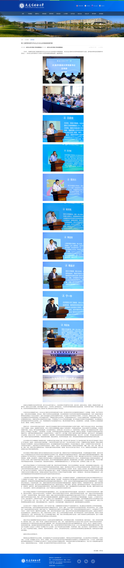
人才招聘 (66, 13)
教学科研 (51, 13)
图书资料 (94, 13)
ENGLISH (81, 5)
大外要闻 (27, 39)
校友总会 (80, 13)
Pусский (95, 5)
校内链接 (101, 13)
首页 (23, 13)
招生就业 (58, 13)
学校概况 (30, 13)
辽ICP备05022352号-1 (66, 557)
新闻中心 (37, 13)
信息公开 (87, 13)
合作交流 (73, 13)
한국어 (102, 5)
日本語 (88, 5)
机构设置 (44, 13)
